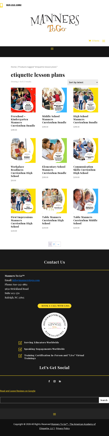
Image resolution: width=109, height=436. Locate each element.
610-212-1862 (13, 4)
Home (14, 66)
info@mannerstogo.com (26, 280)
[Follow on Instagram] (54, 381)
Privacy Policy (63, 428)
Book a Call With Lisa (55, 305)
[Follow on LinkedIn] (60, 381)
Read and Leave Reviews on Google (17, 390)
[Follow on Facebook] (49, 381)
